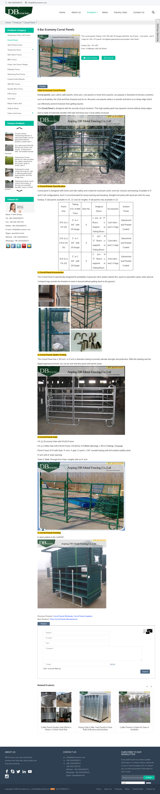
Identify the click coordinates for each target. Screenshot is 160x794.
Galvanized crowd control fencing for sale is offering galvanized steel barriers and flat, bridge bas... (24, 173)
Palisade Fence (14, 69)
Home (62, 12)
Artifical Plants (13, 108)
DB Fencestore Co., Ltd (24, 789)
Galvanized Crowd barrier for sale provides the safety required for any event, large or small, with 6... (24, 161)
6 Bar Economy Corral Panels (52, 90)
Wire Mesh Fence (15, 55)
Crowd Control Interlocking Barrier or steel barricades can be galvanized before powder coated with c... (24, 138)
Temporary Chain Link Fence (19, 35)
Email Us (109, 58)
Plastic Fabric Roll (15, 104)
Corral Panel (29, 23)
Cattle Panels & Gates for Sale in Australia (134, 728)
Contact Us (138, 12)
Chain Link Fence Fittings (18, 64)
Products (91, 12)
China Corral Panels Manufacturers (64, 619)
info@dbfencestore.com (37, 3)
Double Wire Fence (15, 89)
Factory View (120, 12)
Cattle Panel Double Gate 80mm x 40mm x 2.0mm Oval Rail (56, 728)
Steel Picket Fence (15, 45)
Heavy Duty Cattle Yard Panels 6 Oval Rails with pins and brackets (95, 728)
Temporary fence (14, 50)
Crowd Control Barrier (16, 79)
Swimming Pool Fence (16, 74)
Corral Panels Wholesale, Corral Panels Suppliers (72, 616)
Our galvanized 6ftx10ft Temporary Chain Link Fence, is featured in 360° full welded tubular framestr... (19, 149)
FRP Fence (12, 94)
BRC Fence (12, 60)
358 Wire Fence (14, 84)
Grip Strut (11, 99)
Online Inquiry (91, 58)
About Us (76, 12)
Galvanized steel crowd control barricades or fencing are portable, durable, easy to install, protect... (19, 185)
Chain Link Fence (14, 113)
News (105, 12)
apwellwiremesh (18, 233)
